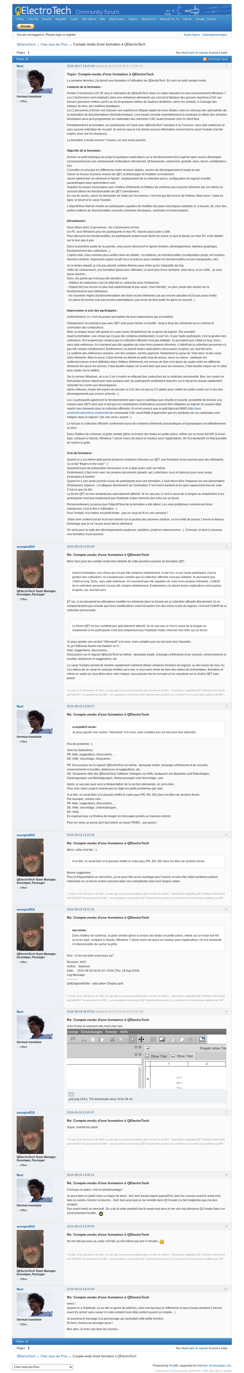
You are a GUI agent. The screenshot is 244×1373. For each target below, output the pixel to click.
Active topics (192, 34)
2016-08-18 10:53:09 (80, 546)
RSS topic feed (218, 59)
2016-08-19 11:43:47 (80, 1112)
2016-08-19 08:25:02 (80, 1011)
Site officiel (89, 19)
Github (187, 19)
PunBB (173, 1365)
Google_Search (206, 19)
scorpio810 (26, 546)
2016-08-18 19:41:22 (80, 909)
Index (20, 19)
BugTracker (116, 19)
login (191, 52)
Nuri (20, 66)
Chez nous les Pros (54, 44)
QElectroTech (26, 44)
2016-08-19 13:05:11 (80, 1175)
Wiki (102, 19)
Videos (132, 19)
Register (61, 19)
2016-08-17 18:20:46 (80, 66)
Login (74, 19)
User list (33, 19)
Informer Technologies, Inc (214, 1365)
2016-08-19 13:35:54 (80, 1226)
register (203, 52)
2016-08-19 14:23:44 (80, 1289)
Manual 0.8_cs (169, 19)
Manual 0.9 (149, 19)
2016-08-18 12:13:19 (80, 835)
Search (46, 19)
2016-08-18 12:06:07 (80, 706)
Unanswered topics (214, 34)
